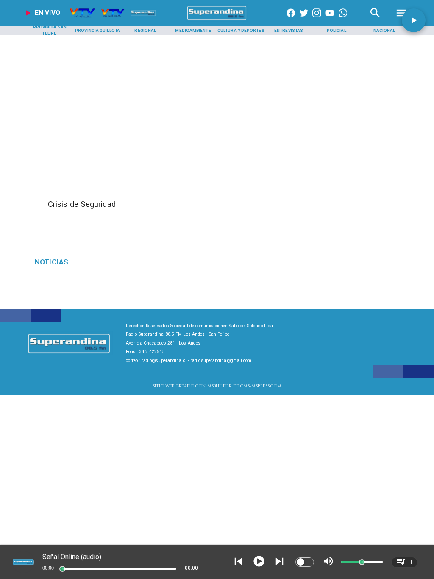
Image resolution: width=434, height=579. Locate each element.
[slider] (62, 569)
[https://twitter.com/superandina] (304, 20)
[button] (414, 20)
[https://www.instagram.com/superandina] (316, 20)
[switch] (304, 562)
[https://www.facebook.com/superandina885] (291, 20)
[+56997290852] (343, 20)
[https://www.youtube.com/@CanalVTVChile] (330, 20)
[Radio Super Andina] (375, 20)
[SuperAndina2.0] (216, 20)
